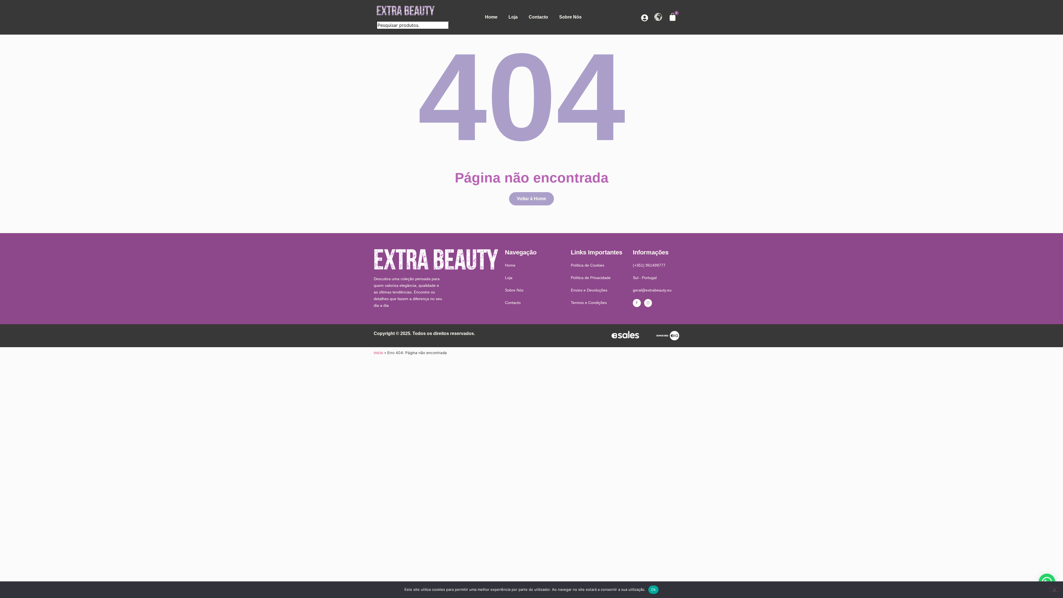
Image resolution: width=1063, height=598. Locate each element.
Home (491, 17)
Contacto (538, 17)
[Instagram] (648, 303)
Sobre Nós (570, 17)
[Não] (1054, 589)
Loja (513, 17)
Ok (653, 589)
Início (378, 352)
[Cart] (672, 17)
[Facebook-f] (637, 303)
